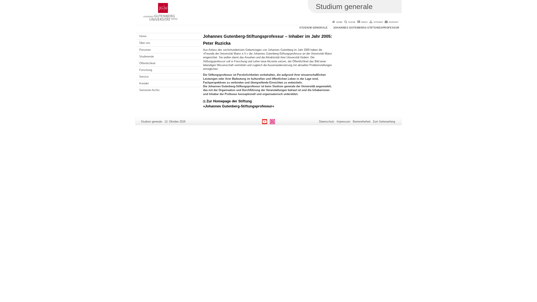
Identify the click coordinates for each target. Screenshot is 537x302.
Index (364, 22)
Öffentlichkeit (147, 63)
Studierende (146, 56)
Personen (145, 49)
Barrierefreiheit (361, 121)
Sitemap (378, 22)
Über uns (144, 42)
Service (144, 76)
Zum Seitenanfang (384, 121)
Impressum (343, 121)
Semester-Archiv (149, 90)
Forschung (145, 70)
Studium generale (313, 27)
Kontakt (394, 22)
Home (339, 22)
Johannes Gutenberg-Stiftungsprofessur (366, 27)
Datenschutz (326, 121)
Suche (352, 22)
